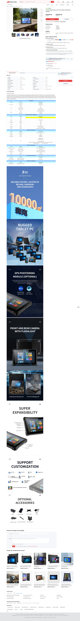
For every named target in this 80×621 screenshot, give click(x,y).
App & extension (62, 4)
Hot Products (17, 614)
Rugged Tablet (20, 6)
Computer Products (11, 6)
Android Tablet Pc (48, 607)
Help (56, 4)
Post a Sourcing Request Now (32, 546)
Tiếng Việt (61, 615)
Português (24, 615)
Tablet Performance (41, 607)
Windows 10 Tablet (55, 607)
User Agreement (45, 617)
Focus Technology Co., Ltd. (34, 617)
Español (21, 615)
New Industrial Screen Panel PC (27, 595)
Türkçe (58, 615)
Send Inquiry (52, 19)
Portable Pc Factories (33, 607)
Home (7, 6)
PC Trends (21, 609)
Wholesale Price (41, 614)
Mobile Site (60, 614)
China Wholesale (36, 614)
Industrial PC (42, 595)
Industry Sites (46, 614)
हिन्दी (52, 615)
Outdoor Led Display (59, 596)
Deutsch (38, 615)
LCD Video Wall (42, 598)
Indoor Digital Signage (26, 596)
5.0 (61, 74)
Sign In (47, 68)
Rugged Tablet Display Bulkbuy (29, 609)
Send (13, 546)
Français (28, 615)
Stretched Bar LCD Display (27, 598)
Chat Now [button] (67, 19)
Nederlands (41, 615)
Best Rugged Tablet (10, 609)
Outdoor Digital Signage (10, 596)
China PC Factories (10, 607)
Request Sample (63, 21)
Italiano (35, 615)
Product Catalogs (19, 593)
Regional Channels (51, 614)
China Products (22, 614)
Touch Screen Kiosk (43, 596)
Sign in (72, 2)
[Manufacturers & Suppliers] (12, 2)
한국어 (47, 615)
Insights (63, 614)
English (18, 615)
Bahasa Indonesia (65, 615)
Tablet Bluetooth (62, 607)
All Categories (10, 4)
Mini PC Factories (17, 607)
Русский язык (31, 615)
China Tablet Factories (25, 607)
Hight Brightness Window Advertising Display (13, 595)
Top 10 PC (16, 609)
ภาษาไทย (55, 615)
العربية (45, 615)
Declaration (49, 617)
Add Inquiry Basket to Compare (25, 38)
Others (58, 598)
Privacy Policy (54, 617)
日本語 (50, 615)
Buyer (52, 4)
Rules (73, 4)
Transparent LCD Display (10, 598)
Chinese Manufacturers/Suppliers (29, 614)
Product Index (56, 614)
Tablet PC (16, 6)
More (7, 611)
